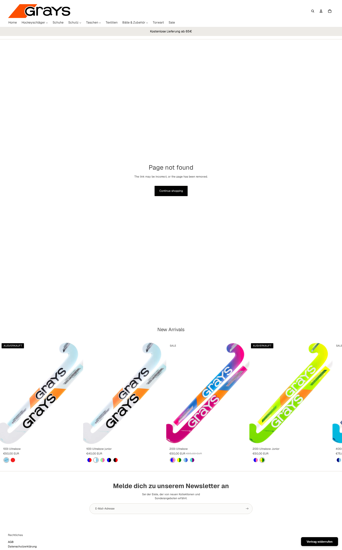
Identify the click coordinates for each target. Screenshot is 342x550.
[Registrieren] (247, 508)
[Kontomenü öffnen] (321, 11)
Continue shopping (171, 191)
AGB (11, 542)
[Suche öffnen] (312, 11)
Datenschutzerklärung (22, 546)
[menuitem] (12, 22)
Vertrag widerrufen (319, 541)
